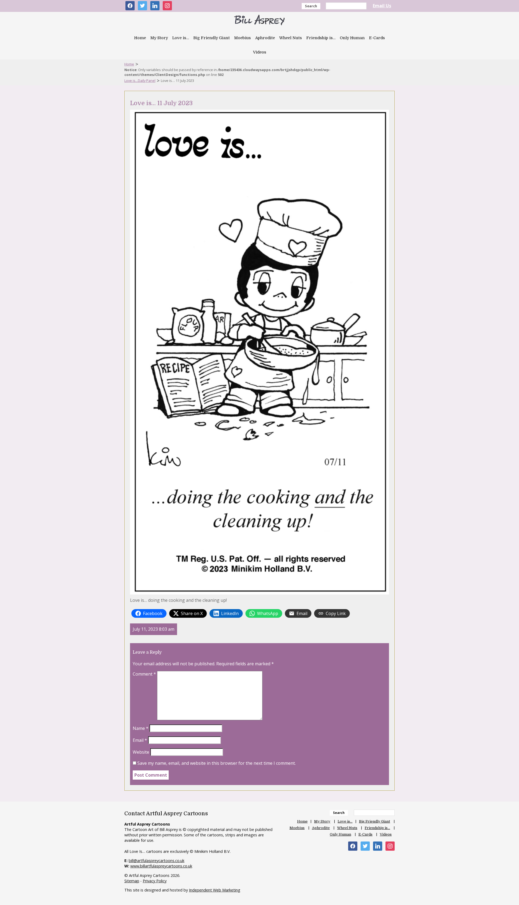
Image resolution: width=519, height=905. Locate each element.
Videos (259, 52)
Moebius (242, 38)
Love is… (180, 38)
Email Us (382, 6)
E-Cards (377, 38)
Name (140, 728)
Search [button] (311, 6)
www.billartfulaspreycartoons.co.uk (161, 866)
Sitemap (131, 880)
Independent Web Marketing (214, 890)
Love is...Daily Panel (139, 80)
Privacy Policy (155, 880)
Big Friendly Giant (211, 38)
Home (140, 38)
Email (140, 740)
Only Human (352, 38)
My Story (159, 38)
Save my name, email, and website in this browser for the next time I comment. (216, 763)
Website (141, 752)
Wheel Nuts (290, 38)
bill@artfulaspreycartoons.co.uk (156, 860)
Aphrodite (265, 38)
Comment (144, 674)
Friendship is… (320, 38)
